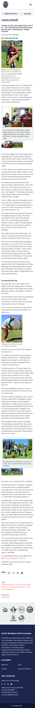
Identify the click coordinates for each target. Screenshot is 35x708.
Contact (4, 669)
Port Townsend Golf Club (15, 587)
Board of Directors (24, 669)
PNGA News (5, 597)
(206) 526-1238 (12, 692)
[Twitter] (17, 573)
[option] (6, 146)
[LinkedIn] (9, 573)
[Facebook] (13, 573)
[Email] (22, 573)
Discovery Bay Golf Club (9, 585)
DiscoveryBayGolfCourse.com (15, 558)
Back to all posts (11, 14)
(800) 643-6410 (13, 695)
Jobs (19, 665)
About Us (4, 665)
